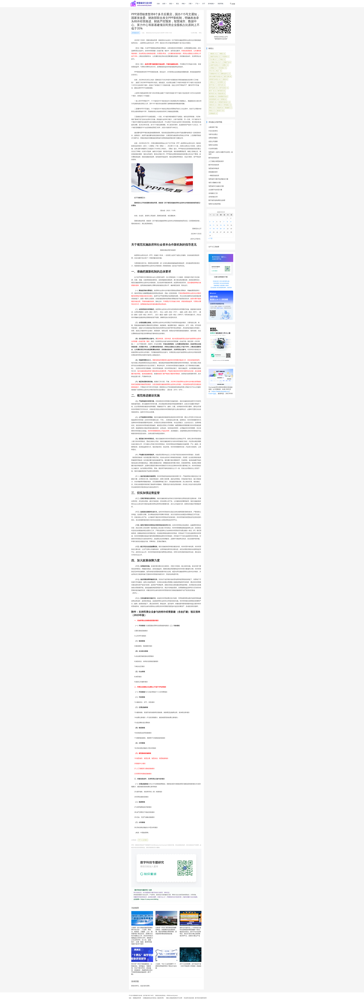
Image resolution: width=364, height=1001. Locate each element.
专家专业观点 (213, 134)
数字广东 (212, 90)
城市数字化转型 (214, 79)
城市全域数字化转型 (215, 76)
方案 (190, 3)
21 (224, 228)
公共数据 (212, 68)
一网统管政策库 (214, 175)
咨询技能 (211, 3)
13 (220, 225)
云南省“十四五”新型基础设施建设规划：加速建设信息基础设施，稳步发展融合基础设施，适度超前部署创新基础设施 (166, 930)
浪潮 (220, 105)
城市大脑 (227, 76)
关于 (203, 3)
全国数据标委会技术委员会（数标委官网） (153, 998)
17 (210, 228)
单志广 (218, 71)
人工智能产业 (226, 62)
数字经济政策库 (214, 165)
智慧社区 (212, 105)
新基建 (223, 99)
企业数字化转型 (214, 65)
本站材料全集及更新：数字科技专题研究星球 (195, 998)
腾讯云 (212, 108)
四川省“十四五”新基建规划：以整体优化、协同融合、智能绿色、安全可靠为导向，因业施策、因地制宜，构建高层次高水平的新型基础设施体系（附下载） (142, 969)
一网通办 (221, 53)
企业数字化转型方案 (215, 190)
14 (224, 225)
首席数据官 (213, 113)
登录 (147, 986)
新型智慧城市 (214, 99)
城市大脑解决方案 (215, 182)
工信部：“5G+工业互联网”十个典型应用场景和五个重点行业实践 (166, 966)
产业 (196, 3)
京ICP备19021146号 (148, 995)
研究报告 (227, 105)
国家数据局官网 (136, 998)
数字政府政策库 (214, 158)
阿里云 (212, 110)
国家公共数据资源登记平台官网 (174, 998)
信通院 (225, 65)
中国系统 (225, 56)
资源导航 (220, 3)
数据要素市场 (223, 96)
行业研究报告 (213, 148)
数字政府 (221, 90)
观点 (177, 3)
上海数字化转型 (214, 56)
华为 (211, 71)
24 (210, 232)
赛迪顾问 (228, 108)
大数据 (225, 79)
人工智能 (221, 59)
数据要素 (213, 96)
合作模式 (144, 840)
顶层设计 (220, 110)
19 (217, 228)
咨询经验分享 (213, 197)
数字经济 (213, 93)
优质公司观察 (213, 141)
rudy (143, 33)
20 (220, 228)
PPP (139, 840)
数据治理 (221, 93)
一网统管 (213, 53)
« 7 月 (210, 238)
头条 (158, 3)
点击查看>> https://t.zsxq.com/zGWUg (146, 899)
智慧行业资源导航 (215, 204)
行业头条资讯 (213, 131)
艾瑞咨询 (220, 108)
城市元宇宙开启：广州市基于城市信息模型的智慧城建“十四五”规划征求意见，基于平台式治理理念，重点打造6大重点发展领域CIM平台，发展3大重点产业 (190, 931)
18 (213, 228)
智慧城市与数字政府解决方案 (218, 179)
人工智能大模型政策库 (216, 161)
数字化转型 (224, 88)
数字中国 (213, 85)
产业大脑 (212, 59)
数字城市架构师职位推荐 (217, 200)
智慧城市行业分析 (137, 995)
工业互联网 (221, 82)
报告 (170, 3)
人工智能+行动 (214, 62)
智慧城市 (213, 102)
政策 (163, 3)
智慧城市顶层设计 (224, 102)
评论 (200, 33)
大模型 (212, 82)
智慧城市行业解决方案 (216, 186)
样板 (183, 3)
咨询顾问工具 (213, 193)
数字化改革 (213, 88)
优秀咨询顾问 (213, 138)
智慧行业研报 (213, 145)
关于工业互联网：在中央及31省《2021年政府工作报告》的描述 (190, 965)
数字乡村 (221, 85)
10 (210, 225)
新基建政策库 (135, 33)
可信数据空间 (214, 73)
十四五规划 (222, 68)
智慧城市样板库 (214, 168)
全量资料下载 (213, 127)
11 (213, 225)
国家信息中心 (225, 73)
